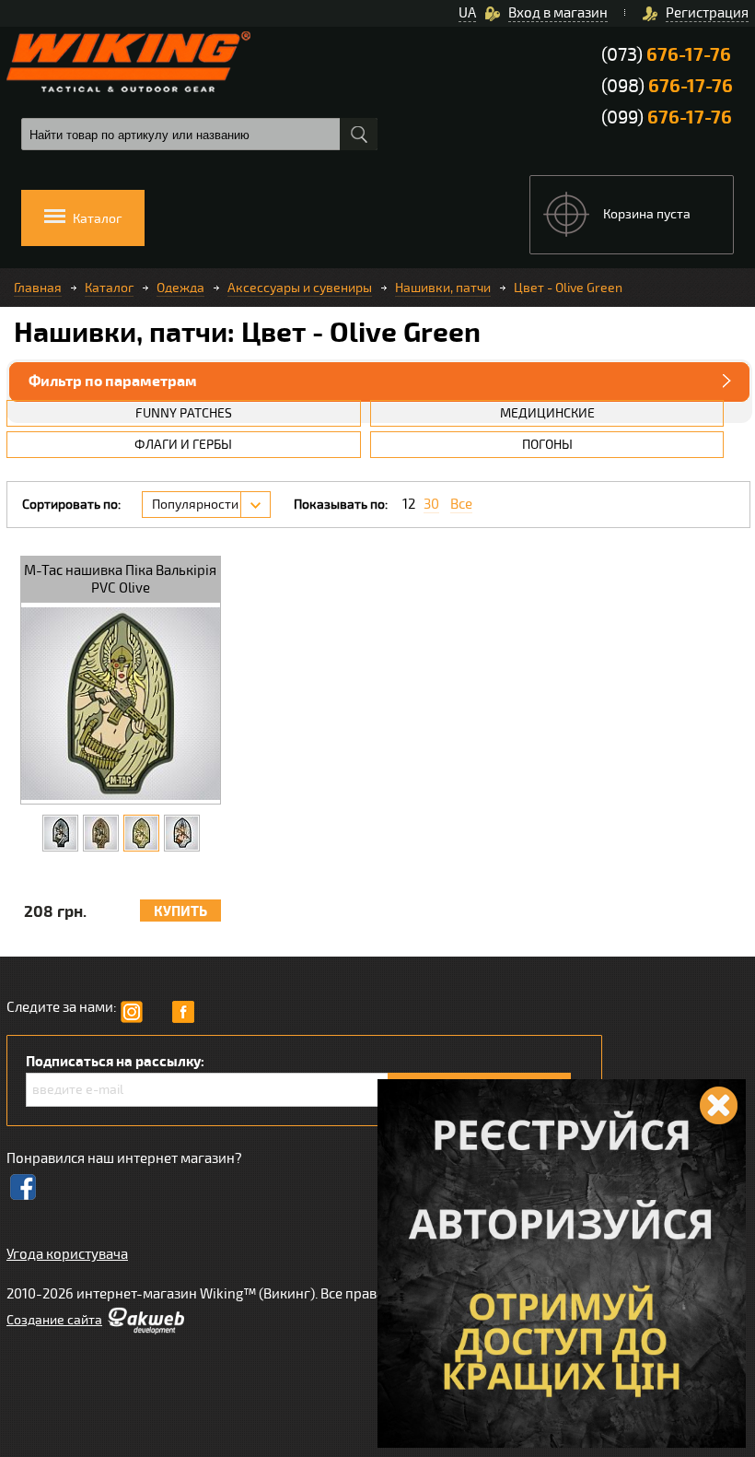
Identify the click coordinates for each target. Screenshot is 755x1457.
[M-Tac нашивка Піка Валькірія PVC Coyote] (101, 833)
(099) (666, 117)
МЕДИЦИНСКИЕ (547, 413)
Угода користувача (67, 1254)
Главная (38, 288)
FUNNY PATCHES (183, 413)
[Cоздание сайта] (145, 1330)
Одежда (180, 288)
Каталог (109, 288)
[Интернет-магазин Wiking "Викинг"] (128, 61)
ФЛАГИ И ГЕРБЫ (183, 444)
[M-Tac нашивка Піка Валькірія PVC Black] (60, 833)
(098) (667, 86)
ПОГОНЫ (547, 444)
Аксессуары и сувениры (299, 288)
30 (431, 504)
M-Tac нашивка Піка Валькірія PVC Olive (120, 579)
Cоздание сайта (54, 1320)
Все (461, 504)
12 (408, 504)
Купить (180, 912)
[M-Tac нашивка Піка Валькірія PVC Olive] (141, 833)
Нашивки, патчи (443, 288)
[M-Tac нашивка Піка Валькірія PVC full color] (182, 833)
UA (467, 13)
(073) (666, 54)
